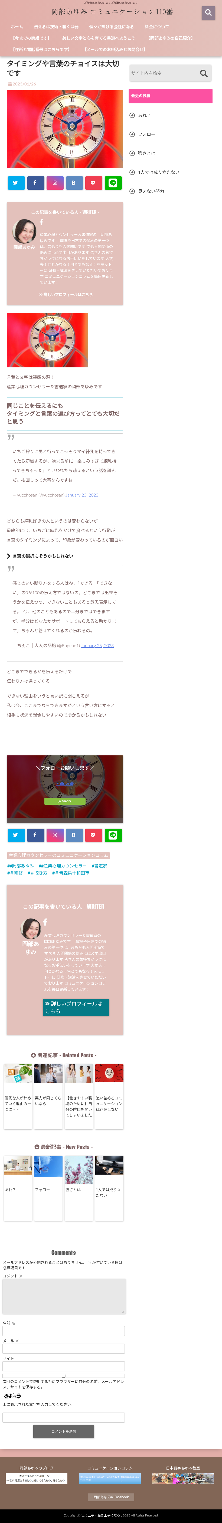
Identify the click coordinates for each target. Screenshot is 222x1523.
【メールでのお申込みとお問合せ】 (115, 50)
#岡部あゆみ (22, 866)
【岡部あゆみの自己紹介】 (170, 38)
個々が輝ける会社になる (111, 27)
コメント (13, 1276)
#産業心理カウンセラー (64, 866)
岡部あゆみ (24, 247)
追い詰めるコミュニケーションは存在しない (109, 1104)
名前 (9, 1323)
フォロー (42, 1190)
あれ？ (10, 1190)
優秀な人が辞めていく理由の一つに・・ (18, 1104)
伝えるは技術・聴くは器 (56, 27)
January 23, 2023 (82, 495)
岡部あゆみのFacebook (111, 1497)
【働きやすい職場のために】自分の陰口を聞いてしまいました (79, 1106)
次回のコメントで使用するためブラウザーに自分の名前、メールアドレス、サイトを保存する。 (63, 1384)
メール (11, 1341)
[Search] (204, 74)
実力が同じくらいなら (48, 1101)
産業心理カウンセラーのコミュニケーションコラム (58, 855)
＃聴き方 (38, 873)
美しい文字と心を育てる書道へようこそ (98, 38)
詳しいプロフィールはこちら (68, 295)
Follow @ (65, 783)
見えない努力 (151, 191)
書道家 (100, 866)
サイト (8, 1359)
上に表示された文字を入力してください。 (39, 1405)
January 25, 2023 (97, 646)
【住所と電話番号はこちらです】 (41, 50)
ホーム (17, 27)
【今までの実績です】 (31, 38)
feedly (66, 801)
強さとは (73, 1190)
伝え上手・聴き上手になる (100, 1515)
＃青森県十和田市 (72, 873)
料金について (157, 27)
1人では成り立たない (108, 1193)
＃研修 (16, 873)
